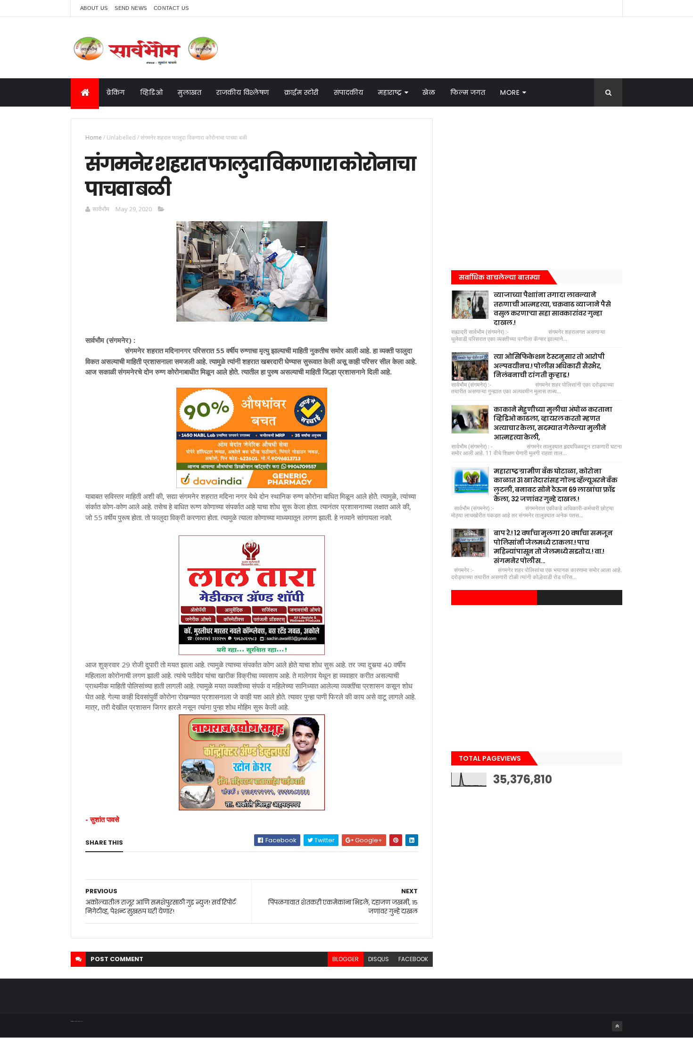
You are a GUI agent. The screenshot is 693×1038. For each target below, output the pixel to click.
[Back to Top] (617, 1026)
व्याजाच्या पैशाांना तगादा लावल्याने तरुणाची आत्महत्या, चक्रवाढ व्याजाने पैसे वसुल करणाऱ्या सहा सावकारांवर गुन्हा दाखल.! (552, 308)
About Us (93, 8)
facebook (413, 959)
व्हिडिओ (151, 92)
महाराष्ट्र (390, 92)
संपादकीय (348, 92)
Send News (131, 8)
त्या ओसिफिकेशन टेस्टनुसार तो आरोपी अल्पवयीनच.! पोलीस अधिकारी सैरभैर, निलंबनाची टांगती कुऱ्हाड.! (549, 366)
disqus (378, 959)
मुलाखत (189, 92)
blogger (345, 959)
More (510, 92)
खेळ (428, 92)
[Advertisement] (536, 184)
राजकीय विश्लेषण (242, 92)
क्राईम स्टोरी (301, 92)
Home (93, 137)
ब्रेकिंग (116, 92)
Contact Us (171, 8)
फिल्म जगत (467, 92)
